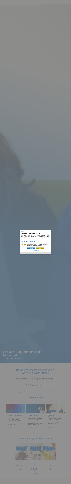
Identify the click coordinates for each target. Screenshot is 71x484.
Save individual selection (35, 250)
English (22, 231)
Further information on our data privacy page (28, 241)
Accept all (31, 248)
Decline (39, 248)
